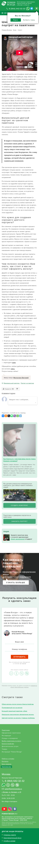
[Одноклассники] (6, 416)
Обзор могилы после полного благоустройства (18, 704)
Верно (15, 20)
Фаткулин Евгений (21, 378)
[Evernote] (12, 416)
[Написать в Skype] (27, 671)
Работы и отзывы (8, 758)
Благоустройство (8, 743)
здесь (13, 369)
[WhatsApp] (17, 416)
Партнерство (6, 767)
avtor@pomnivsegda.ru (13, 789)
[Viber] (14, 416)
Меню (6, 13)
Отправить (19, 657)
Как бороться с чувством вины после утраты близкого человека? (19, 460)
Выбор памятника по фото (11, 741)
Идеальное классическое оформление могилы (18, 714)
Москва (6, 774)
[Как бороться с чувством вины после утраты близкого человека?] (19, 440)
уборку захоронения (17, 539)
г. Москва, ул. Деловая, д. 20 (11, 792)
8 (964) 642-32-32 (17, 9)
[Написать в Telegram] (31, 8)
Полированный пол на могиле (12, 707)
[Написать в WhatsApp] (28, 8)
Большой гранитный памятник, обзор (14, 711)
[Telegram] (20, 416)
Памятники (6, 730)
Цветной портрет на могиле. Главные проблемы (18, 718)
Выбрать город (29, 20)
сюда (14, 362)
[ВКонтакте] (3, 416)
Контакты (5, 761)
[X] (9, 416)
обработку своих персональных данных (23, 686)
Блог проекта (6, 764)
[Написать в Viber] (22, 671)
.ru (9, 814)
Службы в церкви (9, 841)
